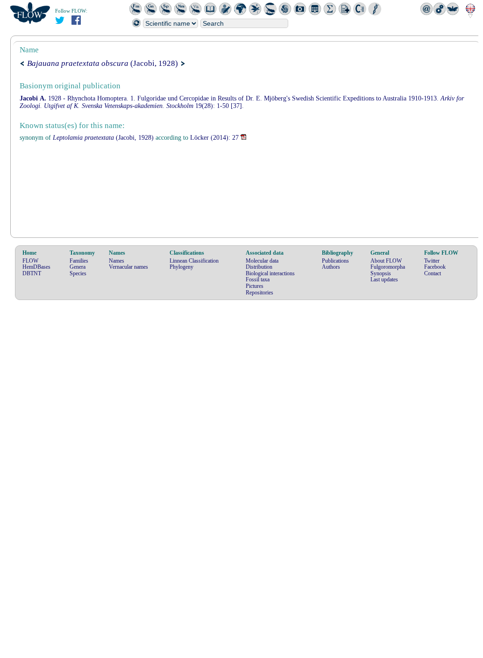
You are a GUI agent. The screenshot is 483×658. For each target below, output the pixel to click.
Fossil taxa (258, 279)
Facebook (435, 267)
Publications (335, 260)
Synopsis (380, 273)
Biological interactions (270, 273)
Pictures (254, 286)
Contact (432, 273)
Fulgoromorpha (387, 267)
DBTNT (31, 273)
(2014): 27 (214, 137)
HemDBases (36, 267)
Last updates (384, 279)
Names (116, 260)
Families (79, 260)
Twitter (432, 260)
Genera (77, 267)
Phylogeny (181, 267)
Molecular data (262, 260)
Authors (331, 267)
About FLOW (386, 260)
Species (78, 273)
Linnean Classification (194, 260)
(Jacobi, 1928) (102, 63)
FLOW (30, 260)
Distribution (259, 267)
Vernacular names (128, 267)
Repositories (259, 292)
